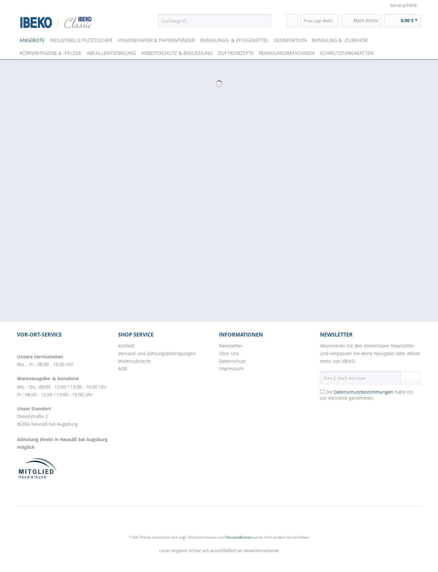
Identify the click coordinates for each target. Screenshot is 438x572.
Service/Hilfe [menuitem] (403, 5)
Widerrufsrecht (134, 361)
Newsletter (230, 346)
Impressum (231, 368)
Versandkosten (239, 537)
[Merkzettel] (292, 20)
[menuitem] (214, 20)
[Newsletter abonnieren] (410, 377)
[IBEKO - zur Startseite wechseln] (56, 22)
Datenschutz (232, 361)
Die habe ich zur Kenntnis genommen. (366, 395)
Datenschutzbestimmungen (363, 392)
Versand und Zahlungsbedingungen (157, 353)
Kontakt (126, 346)
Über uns (229, 353)
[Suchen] (265, 20)
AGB (122, 368)
